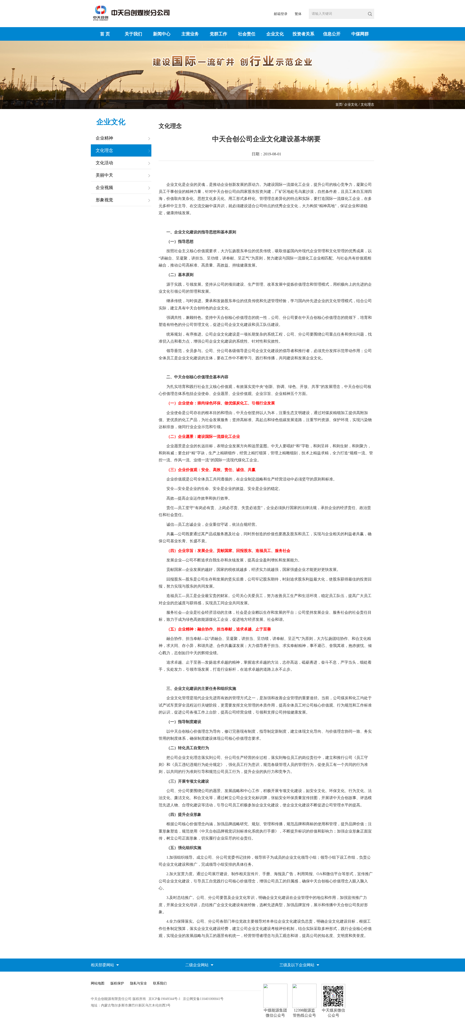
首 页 (105, 33)
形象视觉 (104, 199)
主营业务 (190, 33)
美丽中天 (104, 175)
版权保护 (117, 983)
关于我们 (133, 33)
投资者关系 (303, 33)
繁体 (298, 14)
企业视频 (104, 187)
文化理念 (367, 104)
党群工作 (218, 33)
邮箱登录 (280, 14)
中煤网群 (360, 33)
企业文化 (275, 33)
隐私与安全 (138, 983)
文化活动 (104, 162)
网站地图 (97, 983)
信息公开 (332, 33)
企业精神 (104, 138)
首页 (338, 104)
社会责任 (247, 33)
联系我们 (160, 983)
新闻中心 (161, 33)
